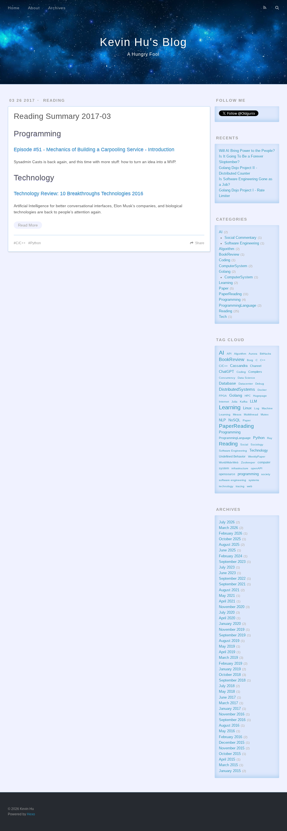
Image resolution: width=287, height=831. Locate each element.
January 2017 (230, 709)
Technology (258, 451)
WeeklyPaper (256, 456)
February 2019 (230, 664)
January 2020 (230, 624)
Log (256, 408)
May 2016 (227, 731)
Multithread (251, 414)
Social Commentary (240, 238)
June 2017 (227, 698)
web (249, 486)
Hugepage (260, 395)
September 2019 (232, 635)
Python (35, 243)
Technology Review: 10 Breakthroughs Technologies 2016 (78, 193)
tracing (240, 486)
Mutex (265, 414)
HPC (248, 395)
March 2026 (228, 528)
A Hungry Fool (143, 54)
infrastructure (240, 468)
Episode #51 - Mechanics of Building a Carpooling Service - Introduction (94, 149)
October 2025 (230, 539)
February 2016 (230, 737)
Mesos (237, 414)
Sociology (257, 444)
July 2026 (227, 522)
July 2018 (227, 686)
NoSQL (234, 420)
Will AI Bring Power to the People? (247, 151)
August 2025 (229, 545)
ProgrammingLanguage (237, 306)
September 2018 (232, 680)
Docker (262, 389)
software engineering (232, 480)
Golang (224, 272)
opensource (227, 474)
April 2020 (227, 618)
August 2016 (229, 726)
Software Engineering (241, 243)
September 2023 (232, 562)
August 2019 (229, 641)
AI (221, 232)
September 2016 (232, 720)
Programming (229, 300)
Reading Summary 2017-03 (62, 116)
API (229, 353)
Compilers (255, 371)
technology (226, 486)
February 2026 (230, 533)
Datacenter (246, 383)
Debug (259, 383)
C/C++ (21, 243)
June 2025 (227, 550)
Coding (224, 260)
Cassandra (238, 366)
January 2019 (230, 669)
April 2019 (227, 652)
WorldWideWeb (229, 462)
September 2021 (232, 584)
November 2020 (231, 607)
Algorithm (226, 249)
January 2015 (230, 771)
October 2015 (230, 754)
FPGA (223, 395)
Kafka (243, 401)
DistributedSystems (237, 389)
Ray (269, 438)
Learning (226, 283)
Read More (28, 225)
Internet (224, 401)
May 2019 (227, 646)
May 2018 (227, 692)
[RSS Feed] (265, 7)
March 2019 (228, 658)
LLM (253, 401)
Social (244, 444)
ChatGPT (226, 372)
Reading (54, 100)
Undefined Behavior (232, 456)
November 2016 (231, 714)
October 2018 (230, 675)
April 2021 (227, 601)
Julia (234, 401)
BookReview (229, 255)
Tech (223, 317)
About (34, 8)
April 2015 (227, 759)
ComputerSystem (233, 266)
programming (248, 474)
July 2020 (227, 613)
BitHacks (265, 353)
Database (227, 383)
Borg (250, 360)
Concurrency (227, 377)
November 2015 (231, 748)
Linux (247, 408)
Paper (223, 288)
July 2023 (227, 567)
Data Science (246, 377)
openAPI (256, 468)
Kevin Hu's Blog (143, 42)
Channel (255, 366)
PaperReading (230, 294)
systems (254, 480)
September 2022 (232, 579)
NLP (222, 420)
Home (14, 8)
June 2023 (227, 573)
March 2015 (228, 765)
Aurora (253, 353)
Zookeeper (248, 462)
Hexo (31, 814)
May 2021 (227, 596)
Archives (57, 8)
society (265, 474)
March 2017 (228, 703)
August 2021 (229, 590)
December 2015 (231, 743)
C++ (262, 360)
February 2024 (230, 556)
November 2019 (231, 630)
